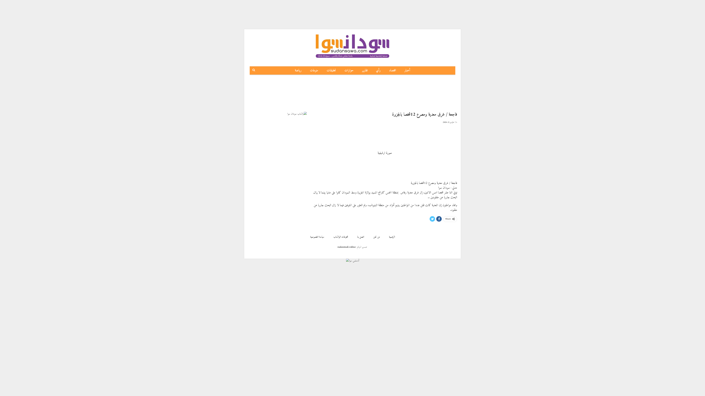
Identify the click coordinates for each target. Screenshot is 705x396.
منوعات (314, 70)
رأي (378, 70)
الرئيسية (392, 237)
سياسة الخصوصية (317, 237)
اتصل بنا (360, 237)
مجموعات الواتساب (340, 237)
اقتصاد (392, 70)
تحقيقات (331, 70)
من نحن (376, 237)
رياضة (298, 70)
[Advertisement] (352, 8)
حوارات (349, 70)
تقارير (365, 70)
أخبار (407, 70)
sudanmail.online (346, 247)
